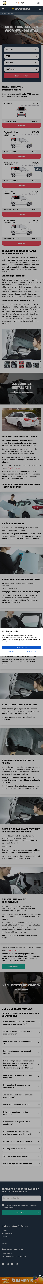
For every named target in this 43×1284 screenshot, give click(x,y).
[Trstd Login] (40, 2)
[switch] (38, 3)
